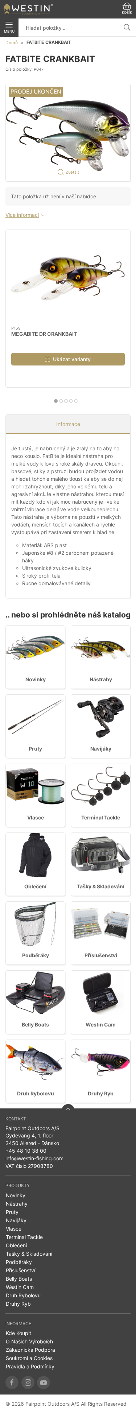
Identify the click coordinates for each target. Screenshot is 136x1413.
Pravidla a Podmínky (30, 1366)
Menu (9, 31)
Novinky (35, 679)
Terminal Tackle (100, 817)
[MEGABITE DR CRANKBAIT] (68, 278)
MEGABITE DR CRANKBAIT (44, 334)
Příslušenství (101, 955)
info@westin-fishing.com (34, 1158)
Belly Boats (35, 1024)
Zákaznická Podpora (30, 1350)
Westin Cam (101, 1024)
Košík (127, 13)
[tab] (56, 401)
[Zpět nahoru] (68, 1110)
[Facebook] (11, 1382)
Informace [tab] (68, 424)
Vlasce (35, 817)
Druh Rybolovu (35, 1093)
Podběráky (35, 955)
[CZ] (28, 9)
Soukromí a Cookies (29, 1358)
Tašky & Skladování (100, 886)
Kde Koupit (18, 1333)
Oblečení (35, 886)
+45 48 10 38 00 (25, 1151)
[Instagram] (27, 1382)
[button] (68, 133)
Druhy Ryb (101, 1093)
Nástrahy (101, 679)
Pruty (35, 748)
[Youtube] (43, 1382)
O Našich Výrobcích (29, 1341)
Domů (11, 42)
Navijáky (100, 748)
